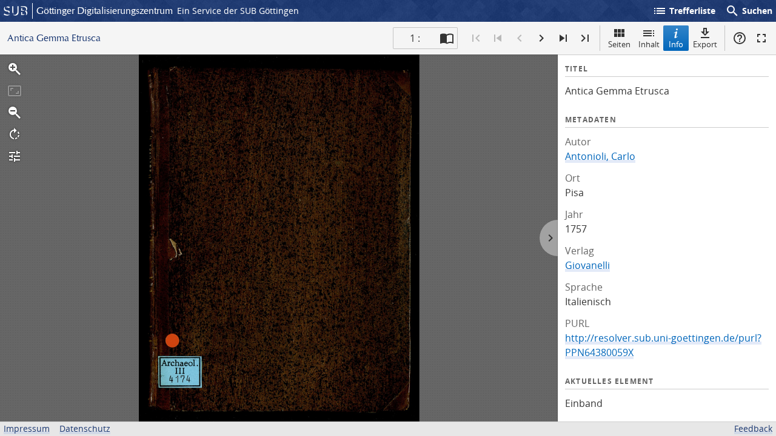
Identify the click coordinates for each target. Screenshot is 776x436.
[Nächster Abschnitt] (563, 38)
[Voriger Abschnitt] (498, 38)
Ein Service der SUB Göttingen (238, 10)
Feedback (753, 428)
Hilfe (740, 38)
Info (676, 44)
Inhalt (649, 44)
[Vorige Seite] (519, 38)
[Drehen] (14, 134)
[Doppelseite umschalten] (447, 38)
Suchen (748, 11)
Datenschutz (84, 428)
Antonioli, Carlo (600, 156)
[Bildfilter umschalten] (14, 156)
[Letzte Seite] (585, 38)
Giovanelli (587, 265)
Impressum (27, 428)
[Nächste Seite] (541, 38)
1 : (415, 38)
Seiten (619, 44)
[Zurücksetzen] (14, 91)
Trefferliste (683, 11)
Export (705, 44)
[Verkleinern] (14, 113)
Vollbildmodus (761, 38)
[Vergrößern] (14, 69)
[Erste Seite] (476, 38)
